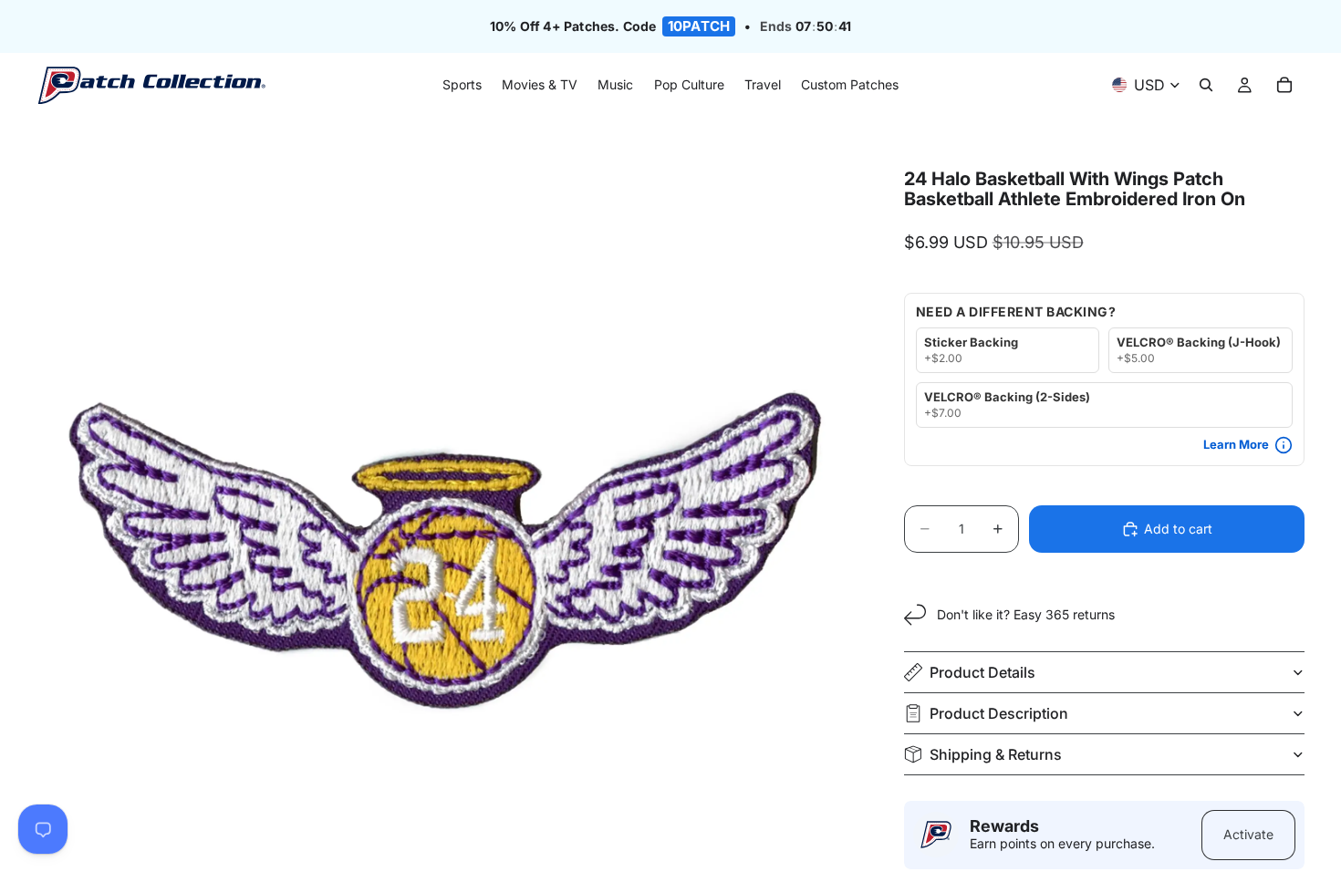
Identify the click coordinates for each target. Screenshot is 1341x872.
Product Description (999, 713)
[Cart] (1284, 86)
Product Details (982, 672)
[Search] (1206, 86)
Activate (1248, 834)
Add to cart (1178, 528)
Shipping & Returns (996, 754)
